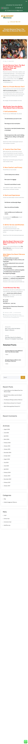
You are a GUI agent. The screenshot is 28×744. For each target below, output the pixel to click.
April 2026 (6, 436)
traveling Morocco (15, 317)
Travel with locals (7, 317)
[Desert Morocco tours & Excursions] (7, 16)
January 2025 (7, 449)
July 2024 (6, 462)
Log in (5, 515)
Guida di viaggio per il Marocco (10, 502)
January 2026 (7, 446)
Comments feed (7, 522)
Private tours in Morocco (18, 316)
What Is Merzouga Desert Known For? (12, 406)
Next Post (7, 335)
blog (5, 61)
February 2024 (7, 472)
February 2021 (7, 482)
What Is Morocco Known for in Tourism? (12, 403)
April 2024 (6, 469)
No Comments (17, 312)
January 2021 (7, 485)
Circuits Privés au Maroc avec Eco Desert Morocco (13, 360)
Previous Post (7, 326)
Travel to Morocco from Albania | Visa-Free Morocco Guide (14, 351)
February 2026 (7, 442)
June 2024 (6, 465)
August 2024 (7, 459)
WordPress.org (7, 525)
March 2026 (6, 439)
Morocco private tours (9, 314)
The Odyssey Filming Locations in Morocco (13, 399)
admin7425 (11, 61)
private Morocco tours (8, 316)
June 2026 (6, 432)
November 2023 (7, 479)
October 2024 (7, 455)
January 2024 (7, 475)
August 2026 (7, 429)
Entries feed (6, 518)
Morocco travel (18, 314)
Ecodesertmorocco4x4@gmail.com (15, 10)
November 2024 (7, 452)
